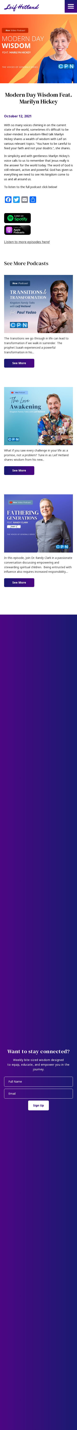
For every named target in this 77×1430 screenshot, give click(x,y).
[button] (71, 6)
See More (23, 363)
